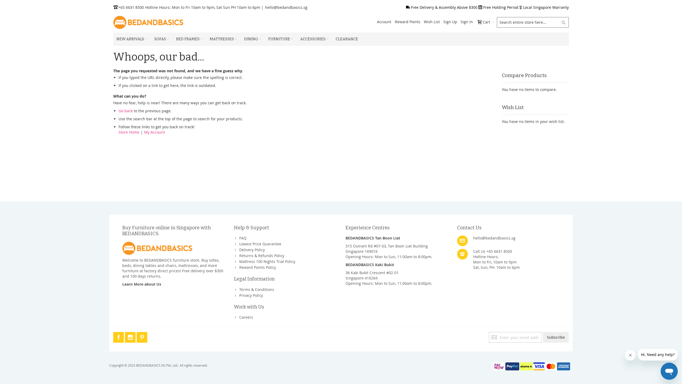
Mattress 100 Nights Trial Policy (267, 261)
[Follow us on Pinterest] (142, 336)
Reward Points (407, 21)
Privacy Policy (251, 295)
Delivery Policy (252, 249)
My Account (154, 132)
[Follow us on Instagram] (131, 336)
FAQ (242, 238)
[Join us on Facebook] (119, 336)
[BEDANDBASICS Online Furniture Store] (148, 22)
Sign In (467, 21)
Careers (246, 317)
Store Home (129, 132)
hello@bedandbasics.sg (286, 7)
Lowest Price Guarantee (260, 243)
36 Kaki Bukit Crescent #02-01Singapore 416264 (372, 275)
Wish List (432, 21)
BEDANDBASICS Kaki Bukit (370, 264)
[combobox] (533, 22)
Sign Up (450, 21)
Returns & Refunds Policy (261, 255)
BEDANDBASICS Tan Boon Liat (373, 238)
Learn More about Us (141, 284)
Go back (126, 110)
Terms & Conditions (256, 289)
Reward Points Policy (257, 267)
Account (384, 21)
